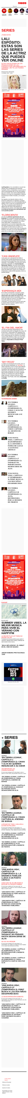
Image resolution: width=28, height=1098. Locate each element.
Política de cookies (6, 1085)
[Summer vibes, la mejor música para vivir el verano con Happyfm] (14, 612)
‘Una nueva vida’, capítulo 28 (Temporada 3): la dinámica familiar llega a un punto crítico (15, 444)
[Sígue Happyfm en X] (23, 3)
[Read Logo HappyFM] (9, 3)
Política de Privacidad (6, 1082)
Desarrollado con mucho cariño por (7, 1092)
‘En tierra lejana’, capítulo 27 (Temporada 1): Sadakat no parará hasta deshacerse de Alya (15, 461)
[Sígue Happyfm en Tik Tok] (25, 3)
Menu (2, 6)
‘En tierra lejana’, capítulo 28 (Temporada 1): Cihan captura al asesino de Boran (15, 427)
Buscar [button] (25, 6)
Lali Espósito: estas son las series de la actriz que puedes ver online (13, 49)
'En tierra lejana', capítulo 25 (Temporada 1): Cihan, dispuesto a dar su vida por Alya (13, 960)
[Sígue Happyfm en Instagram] (21, 3)
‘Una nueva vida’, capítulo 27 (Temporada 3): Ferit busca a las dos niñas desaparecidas (15, 478)
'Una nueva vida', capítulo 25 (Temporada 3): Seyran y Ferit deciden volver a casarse (13, 1015)
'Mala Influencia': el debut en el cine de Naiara (12, 646)
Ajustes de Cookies (6, 1087)
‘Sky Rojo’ (20, 365)
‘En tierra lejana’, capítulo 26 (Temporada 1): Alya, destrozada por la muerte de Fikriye (15, 495)
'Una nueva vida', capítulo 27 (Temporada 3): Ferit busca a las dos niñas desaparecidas (13, 894)
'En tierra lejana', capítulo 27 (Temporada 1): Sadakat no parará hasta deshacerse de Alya (13, 788)
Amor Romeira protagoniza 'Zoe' (13, 653)
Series (8, 30)
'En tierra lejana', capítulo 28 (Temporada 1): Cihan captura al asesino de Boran (13, 779)
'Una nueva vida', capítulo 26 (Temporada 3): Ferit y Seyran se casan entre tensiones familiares (13, 903)
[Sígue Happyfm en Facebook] (19, 3)
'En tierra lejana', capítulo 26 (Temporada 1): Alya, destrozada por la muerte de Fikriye (13, 844)
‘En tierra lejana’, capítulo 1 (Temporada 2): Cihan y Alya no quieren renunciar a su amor (15, 409)
